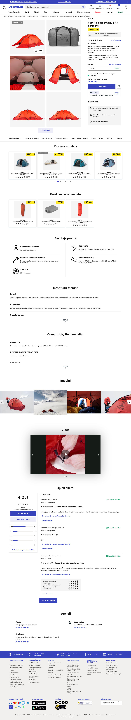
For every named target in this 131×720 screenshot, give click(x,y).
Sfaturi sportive (91, 665)
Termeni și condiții (73, 663)
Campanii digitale (34, 682)
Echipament (57, 12)
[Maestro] (19, 703)
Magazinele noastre (16, 667)
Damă (27, 12)
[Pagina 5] (70, 181)
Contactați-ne (14, 687)
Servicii (120, 12)
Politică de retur (34, 674)
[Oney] (15, 707)
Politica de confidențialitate (72, 683)
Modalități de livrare (35, 663)
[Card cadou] (28, 703)
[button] (65, 146)
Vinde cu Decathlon (112, 663)
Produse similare (14, 138)
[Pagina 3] (65, 181)
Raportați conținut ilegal (113, 674)
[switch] (119, 86)
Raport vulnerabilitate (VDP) (74, 692)
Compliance (13, 675)
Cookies (69, 686)
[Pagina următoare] (76, 181)
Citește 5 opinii (110, 40)
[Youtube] (59, 703)
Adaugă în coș (101, 86)
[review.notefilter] (36, 526)
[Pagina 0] (64, 476)
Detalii (65, 320)
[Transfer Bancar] (24, 704)
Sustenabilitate (14, 672)
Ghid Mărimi (32, 680)
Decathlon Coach (92, 670)
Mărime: (90, 64)
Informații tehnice (62, 138)
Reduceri (98, 12)
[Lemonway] (24, 707)
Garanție (50, 667)
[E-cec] (11, 708)
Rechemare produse (54, 677)
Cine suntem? (14, 663)
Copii (45, 12)
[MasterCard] (15, 703)
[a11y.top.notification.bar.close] (127, 2)
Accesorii (69, 12)
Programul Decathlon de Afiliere (94, 673)
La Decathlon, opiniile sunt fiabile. (23, 550)
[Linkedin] (66, 703)
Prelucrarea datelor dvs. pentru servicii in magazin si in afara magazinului (74, 678)
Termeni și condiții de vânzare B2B (74, 669)
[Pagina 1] (60, 181)
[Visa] (11, 703)
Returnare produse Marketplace (111, 668)
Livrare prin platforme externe (35, 668)
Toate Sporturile (14, 12)
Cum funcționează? (112, 665)
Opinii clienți (110, 138)
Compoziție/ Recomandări (79, 138)
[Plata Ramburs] (19, 707)
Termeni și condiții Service (73, 673)
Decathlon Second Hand (55, 675)
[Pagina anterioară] (54, 181)
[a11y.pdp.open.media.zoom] (27, 37)
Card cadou (51, 665)
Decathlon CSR (14, 677)
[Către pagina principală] (15, 7)
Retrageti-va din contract (34, 677)
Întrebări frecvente (111, 671)
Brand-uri (109, 12)
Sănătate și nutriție (83, 12)
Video (40, 50)
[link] (23, 513)
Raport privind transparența (96, 715)
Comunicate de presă (16, 665)
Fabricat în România (16, 682)
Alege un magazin (93, 81)
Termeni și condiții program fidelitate (73, 666)
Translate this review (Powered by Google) (56, 516)
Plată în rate (32, 671)
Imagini (93, 138)
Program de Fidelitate (54, 663)
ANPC (69, 689)
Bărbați (36, 12)
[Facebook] (56, 703)
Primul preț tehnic (15, 679)
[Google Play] (39, 709)
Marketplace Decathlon (17, 684)
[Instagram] (63, 703)
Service (50, 672)
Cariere (12, 670)
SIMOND (91, 18)
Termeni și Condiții (20, 715)
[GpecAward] (60, 709)
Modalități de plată (34, 665)
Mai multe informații (22, 627)
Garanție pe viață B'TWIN (55, 670)
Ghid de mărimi (116, 64)
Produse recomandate (31, 138)
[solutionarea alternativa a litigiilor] (85, 703)
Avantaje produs (47, 138)
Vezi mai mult (46, 130)
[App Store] (39, 704)
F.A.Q (85, 715)
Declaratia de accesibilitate (67, 717)
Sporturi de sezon (92, 668)
